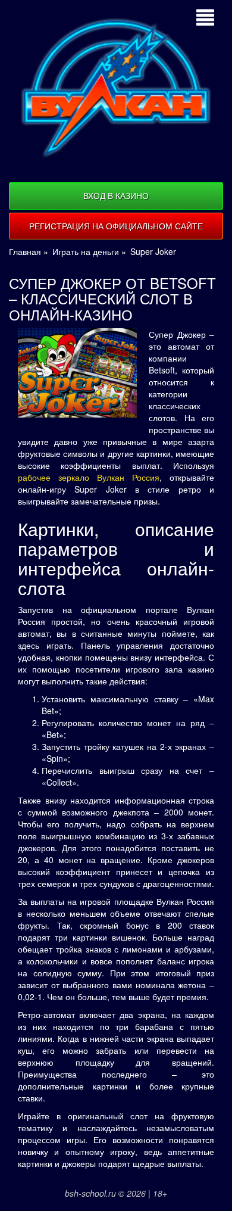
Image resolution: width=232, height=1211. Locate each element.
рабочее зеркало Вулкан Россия (88, 477)
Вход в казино (116, 195)
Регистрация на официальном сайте (116, 226)
